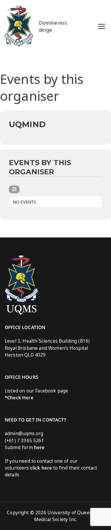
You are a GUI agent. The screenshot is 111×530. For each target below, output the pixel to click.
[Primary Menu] (101, 26)
